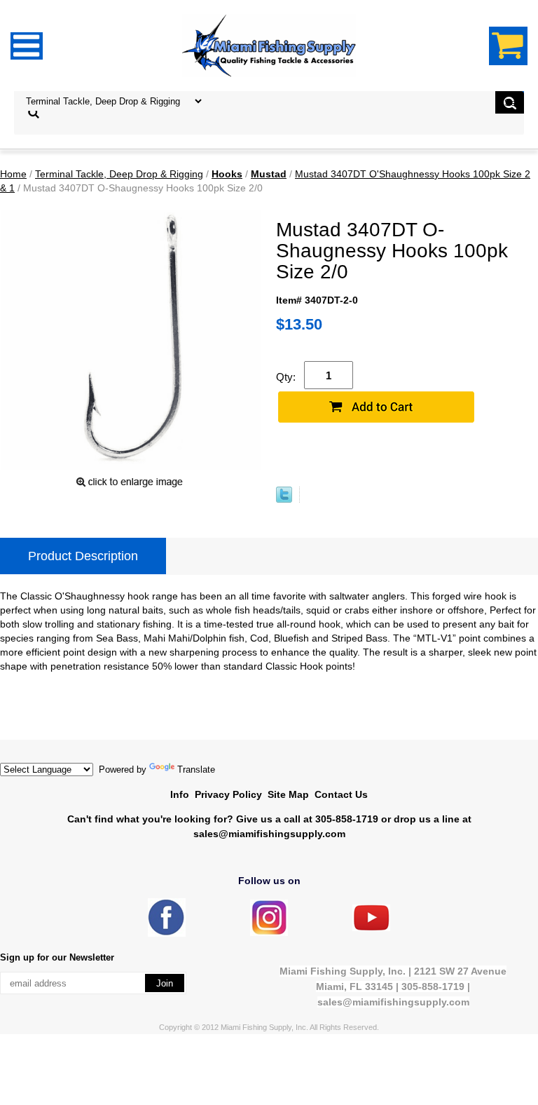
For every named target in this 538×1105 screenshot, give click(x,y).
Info (179, 794)
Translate (196, 769)
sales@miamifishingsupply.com (269, 833)
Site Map (288, 794)
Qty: (286, 377)
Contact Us (341, 794)
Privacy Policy (228, 794)
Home (13, 173)
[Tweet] (284, 499)
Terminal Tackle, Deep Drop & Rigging (119, 173)
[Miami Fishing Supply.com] (371, 928)
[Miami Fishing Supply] (167, 933)
